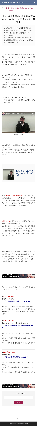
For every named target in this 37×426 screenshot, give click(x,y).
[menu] (34, 2)
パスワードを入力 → (18, 393)
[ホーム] (2, 7)
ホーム (18, 418)
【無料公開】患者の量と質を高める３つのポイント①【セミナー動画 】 (24, 173)
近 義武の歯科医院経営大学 (13, 2)
